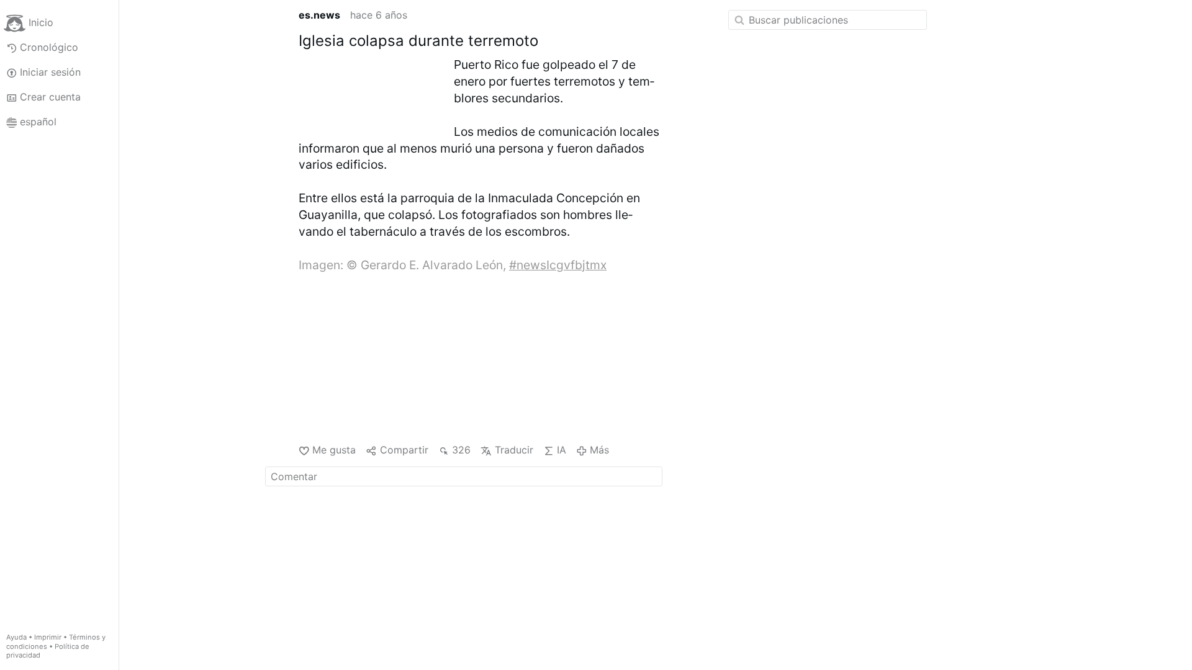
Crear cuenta (50, 97)
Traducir (514, 450)
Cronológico (49, 47)
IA (561, 450)
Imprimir (47, 637)
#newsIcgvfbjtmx (558, 264)
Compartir (404, 450)
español (38, 121)
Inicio (41, 22)
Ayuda (16, 637)
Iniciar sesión (50, 72)
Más (599, 450)
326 (461, 450)
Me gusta (334, 450)
